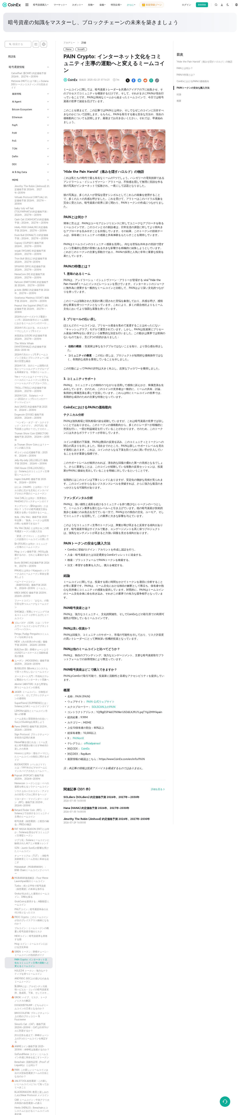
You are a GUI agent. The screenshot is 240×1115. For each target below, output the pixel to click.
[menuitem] (29, 75)
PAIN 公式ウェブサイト (100, 701)
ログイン (186, 4)
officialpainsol (92, 743)
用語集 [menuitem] (12, 56)
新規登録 (202, 5)
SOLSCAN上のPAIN (103, 706)
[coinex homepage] (12, 5)
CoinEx (85, 748)
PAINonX (78, 738)
